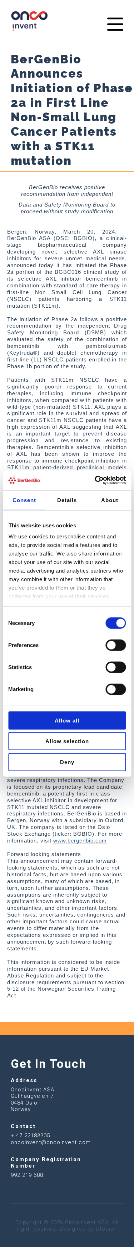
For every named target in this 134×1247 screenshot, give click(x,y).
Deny (67, 762)
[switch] (115, 645)
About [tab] (109, 500)
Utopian (106, 1229)
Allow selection (67, 741)
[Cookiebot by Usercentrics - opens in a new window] (95, 480)
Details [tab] (67, 500)
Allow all (67, 720)
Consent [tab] (24, 500)
